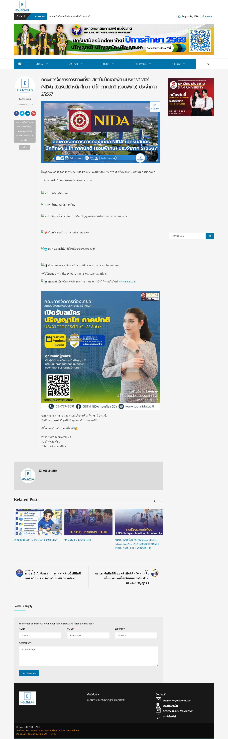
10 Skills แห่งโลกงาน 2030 (77, 540)
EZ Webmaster (25, 99)
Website (120, 629)
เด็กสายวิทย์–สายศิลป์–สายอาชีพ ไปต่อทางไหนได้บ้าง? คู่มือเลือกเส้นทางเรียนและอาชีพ (90, 16)
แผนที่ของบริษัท (170, 706)
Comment (25, 643)
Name (23, 629)
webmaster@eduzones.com (177, 700)
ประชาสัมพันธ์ (169, 716)
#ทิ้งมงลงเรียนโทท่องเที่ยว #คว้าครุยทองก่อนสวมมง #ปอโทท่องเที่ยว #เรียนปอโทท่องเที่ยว (24, 131)
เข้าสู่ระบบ (207, 16)
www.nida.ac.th (127, 281)
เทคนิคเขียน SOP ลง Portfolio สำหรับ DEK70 (36, 540)
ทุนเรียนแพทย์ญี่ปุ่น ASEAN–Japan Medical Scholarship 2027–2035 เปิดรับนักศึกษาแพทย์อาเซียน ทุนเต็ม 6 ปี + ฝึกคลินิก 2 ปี (137, 544)
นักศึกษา (24, 147)
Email (71, 629)
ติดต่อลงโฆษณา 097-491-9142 (178, 711)
